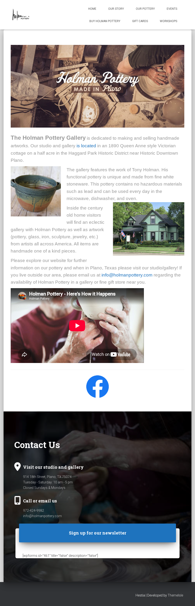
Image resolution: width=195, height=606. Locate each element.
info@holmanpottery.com (127, 274)
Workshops (168, 21)
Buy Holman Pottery (104, 21)
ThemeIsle (175, 595)
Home (92, 8)
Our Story (116, 8)
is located (86, 145)
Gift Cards (140, 21)
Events (172, 8)
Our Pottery (145, 8)
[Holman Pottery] (20, 15)
